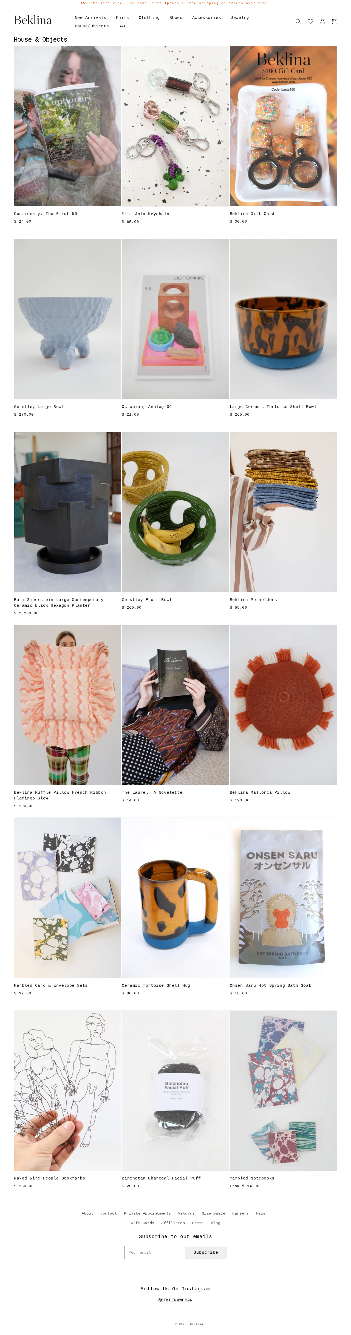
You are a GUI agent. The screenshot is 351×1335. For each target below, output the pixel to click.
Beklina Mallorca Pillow (260, 792)
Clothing (149, 18)
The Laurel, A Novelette (152, 792)
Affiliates (173, 1223)
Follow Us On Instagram (175, 1289)
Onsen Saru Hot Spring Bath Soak (271, 985)
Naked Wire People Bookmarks (49, 1178)
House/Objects (92, 26)
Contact (108, 1213)
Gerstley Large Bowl (39, 407)
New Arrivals (90, 18)
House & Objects (40, 40)
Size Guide (213, 1213)
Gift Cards (142, 1223)
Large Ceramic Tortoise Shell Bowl (273, 407)
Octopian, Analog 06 (147, 407)
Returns (186, 1213)
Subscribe (206, 1252)
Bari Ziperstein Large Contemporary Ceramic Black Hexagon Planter (58, 603)
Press (198, 1223)
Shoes (176, 18)
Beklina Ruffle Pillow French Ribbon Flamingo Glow (60, 795)
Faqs (260, 1213)
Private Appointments (147, 1213)
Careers (240, 1213)
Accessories (206, 18)
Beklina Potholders (253, 600)
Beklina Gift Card (252, 214)
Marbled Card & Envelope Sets (51, 985)
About (88, 1213)
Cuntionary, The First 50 (45, 214)
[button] (298, 22)
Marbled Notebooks (252, 1178)
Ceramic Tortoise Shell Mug (156, 985)
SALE (123, 26)
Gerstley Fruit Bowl (147, 600)
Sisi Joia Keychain (145, 214)
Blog (215, 1223)
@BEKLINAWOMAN (175, 1300)
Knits (122, 18)
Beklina (196, 1324)
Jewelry (240, 18)
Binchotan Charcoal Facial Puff (161, 1178)
